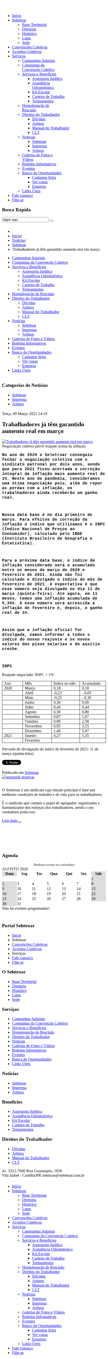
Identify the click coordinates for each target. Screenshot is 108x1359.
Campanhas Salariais (28, 258)
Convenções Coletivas (29, 944)
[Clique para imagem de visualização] (47, 442)
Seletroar (19, 245)
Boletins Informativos (29, 343)
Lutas (16, 995)
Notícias (18, 240)
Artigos (28, 307)
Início (16, 236)
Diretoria (19, 986)
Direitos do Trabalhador (31, 298)
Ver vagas (30, 361)
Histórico (19, 990)
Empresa (29, 366)
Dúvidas (28, 303)
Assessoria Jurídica (37, 271)
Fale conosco (22, 958)
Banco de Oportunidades (31, 352)
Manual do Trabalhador (40, 312)
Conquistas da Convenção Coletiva (40, 262)
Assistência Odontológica (42, 276)
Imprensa (29, 330)
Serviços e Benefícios (29, 267)
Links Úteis (21, 370)
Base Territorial (24, 981)
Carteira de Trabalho (38, 285)
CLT (26, 316)
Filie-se (18, 962)
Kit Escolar (31, 280)
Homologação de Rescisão (33, 294)
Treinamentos (32, 289)
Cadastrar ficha (34, 357)
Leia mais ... (11, 820)
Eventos (18, 348)
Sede (16, 999)
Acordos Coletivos (27, 949)
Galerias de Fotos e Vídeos (33, 339)
